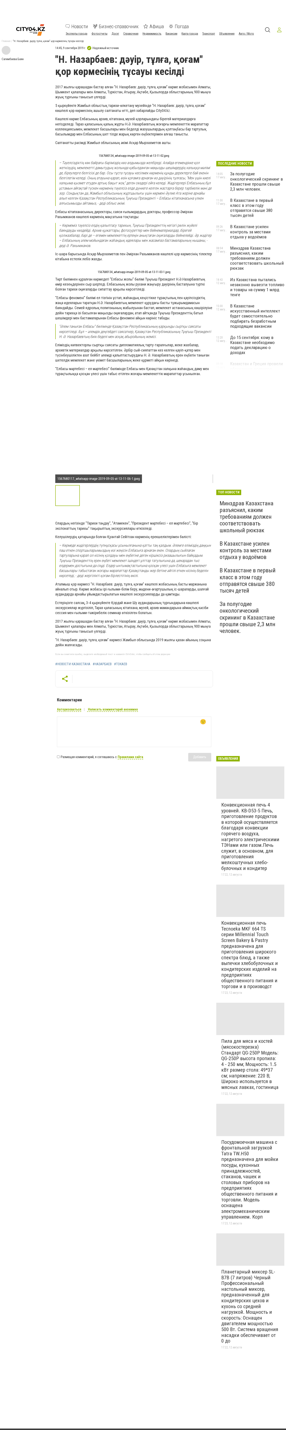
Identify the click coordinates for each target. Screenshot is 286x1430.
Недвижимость (152, 33)
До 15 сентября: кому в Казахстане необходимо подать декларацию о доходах (252, 345)
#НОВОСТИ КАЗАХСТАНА (72, 664)
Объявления (226, 33)
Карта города (190, 33)
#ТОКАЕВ (120, 664)
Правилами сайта (130, 757)
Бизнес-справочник (119, 26)
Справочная (130, 33)
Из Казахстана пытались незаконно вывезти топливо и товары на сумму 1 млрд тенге (257, 287)
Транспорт (208, 33)
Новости (79, 26)
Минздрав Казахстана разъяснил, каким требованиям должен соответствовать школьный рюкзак (257, 258)
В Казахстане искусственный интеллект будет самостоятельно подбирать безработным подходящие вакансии (255, 316)
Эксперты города (76, 33)
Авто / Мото (246, 33)
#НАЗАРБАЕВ (102, 664)
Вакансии (171, 33)
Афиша (156, 26)
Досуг (115, 33)
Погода (182, 26)
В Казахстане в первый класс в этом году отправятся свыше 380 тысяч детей (251, 208)
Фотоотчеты (99, 33)
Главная (6, 41)
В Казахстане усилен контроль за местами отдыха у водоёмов (250, 231)
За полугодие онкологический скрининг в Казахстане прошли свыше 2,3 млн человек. (256, 181)
